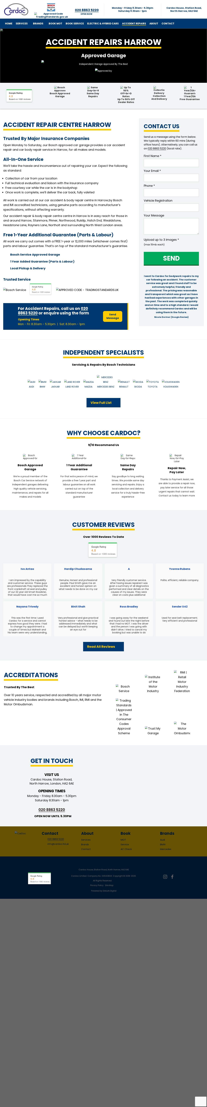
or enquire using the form (63, 313)
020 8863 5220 (51, 809)
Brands (38, 23)
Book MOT (55, 23)
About (153, 23)
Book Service (75, 23)
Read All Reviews (101, 646)
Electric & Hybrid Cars (103, 23)
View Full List (101, 402)
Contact (168, 23)
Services (22, 23)
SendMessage (112, 316)
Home (8, 23)
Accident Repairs (134, 23)
